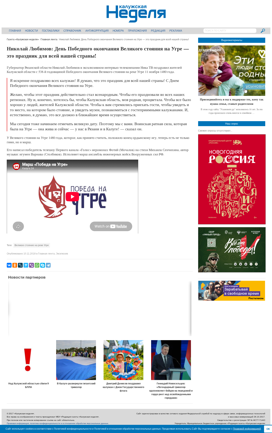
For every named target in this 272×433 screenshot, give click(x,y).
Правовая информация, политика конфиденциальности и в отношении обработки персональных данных (57, 423)
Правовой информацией (247, 428)
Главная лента (49, 39)
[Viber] (31, 265)
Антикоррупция (97, 30)
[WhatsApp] (37, 265)
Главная (15, 30)
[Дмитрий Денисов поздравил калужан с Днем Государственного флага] (124, 360)
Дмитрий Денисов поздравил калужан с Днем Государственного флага (123, 387)
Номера (118, 30)
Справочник (72, 30)
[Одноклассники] (14, 265)
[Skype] (42, 265)
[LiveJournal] (20, 265)
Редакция (158, 30)
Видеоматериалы (231, 40)
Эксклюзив (62, 253)
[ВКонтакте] (9, 265)
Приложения (137, 30)
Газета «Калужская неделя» (23, 39)
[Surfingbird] (25, 265)
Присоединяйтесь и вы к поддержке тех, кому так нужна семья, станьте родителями (231, 101)
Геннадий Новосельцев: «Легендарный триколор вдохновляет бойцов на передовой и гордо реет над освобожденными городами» (171, 390)
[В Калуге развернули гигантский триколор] (76, 360)
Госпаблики (50, 30)
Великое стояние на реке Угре (32, 245)
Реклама (175, 30)
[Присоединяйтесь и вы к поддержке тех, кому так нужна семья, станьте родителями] (231, 70)
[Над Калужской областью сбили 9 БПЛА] (29, 360)
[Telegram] (48, 265)
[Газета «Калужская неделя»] (136, 20)
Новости (31, 30)
